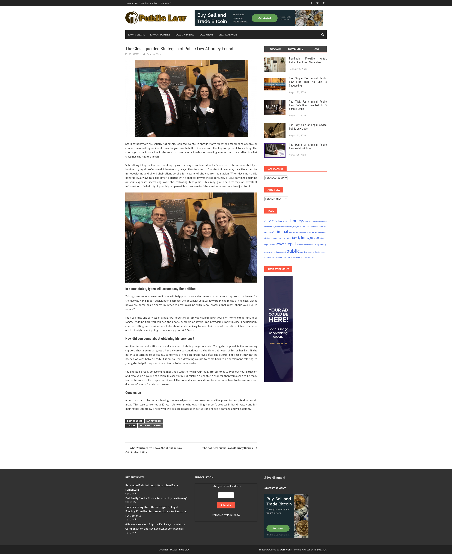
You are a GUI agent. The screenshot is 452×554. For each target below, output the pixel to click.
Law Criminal (185, 34)
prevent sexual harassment (275, 252)
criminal (280, 231)
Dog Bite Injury (320, 232)
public (157, 425)
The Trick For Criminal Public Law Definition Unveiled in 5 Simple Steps (308, 105)
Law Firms (206, 34)
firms (305, 237)
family (296, 238)
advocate (281, 221)
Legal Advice (228, 34)
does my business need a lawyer (301, 232)
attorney (145, 425)
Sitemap (165, 3)
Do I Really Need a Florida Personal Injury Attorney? (156, 498)
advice (270, 220)
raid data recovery (307, 252)
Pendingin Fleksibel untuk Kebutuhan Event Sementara (308, 60)
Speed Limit (296, 257)
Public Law (233, 515)
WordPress (286, 549)
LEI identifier (301, 244)
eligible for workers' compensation (278, 238)
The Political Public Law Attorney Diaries (227, 448)
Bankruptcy (308, 221)
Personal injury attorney (316, 244)
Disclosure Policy (149, 3)
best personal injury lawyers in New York (293, 226)
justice (314, 237)
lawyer (280, 243)
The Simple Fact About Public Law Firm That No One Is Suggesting (308, 81)
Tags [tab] (316, 49)
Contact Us (132, 3)
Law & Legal (136, 34)
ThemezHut (320, 549)
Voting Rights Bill (307, 257)
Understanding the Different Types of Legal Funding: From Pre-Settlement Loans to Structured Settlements (156, 511)
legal (291, 243)
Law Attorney (160, 34)
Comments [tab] (295, 49)
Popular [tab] (275, 49)
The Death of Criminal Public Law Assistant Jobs (308, 146)
